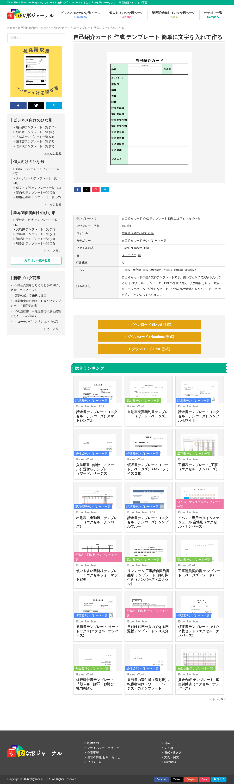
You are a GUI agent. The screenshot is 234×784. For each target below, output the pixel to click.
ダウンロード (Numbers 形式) (151, 336)
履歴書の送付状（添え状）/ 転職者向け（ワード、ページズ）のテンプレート (148, 684)
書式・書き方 (173, 752)
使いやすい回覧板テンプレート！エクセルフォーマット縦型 (96, 575)
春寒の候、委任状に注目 (30, 295)
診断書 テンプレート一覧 (32, 239)
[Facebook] (77, 189)
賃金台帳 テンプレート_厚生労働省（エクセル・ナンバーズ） (198, 684)
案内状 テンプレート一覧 (32, 192)
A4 (123, 262)
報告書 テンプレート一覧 (32, 243)
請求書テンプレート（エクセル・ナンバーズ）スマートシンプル (96, 416)
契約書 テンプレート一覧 (32, 229)
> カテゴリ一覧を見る (36, 260)
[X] (86, 189)
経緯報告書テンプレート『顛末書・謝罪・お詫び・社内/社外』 (96, 684)
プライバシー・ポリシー (103, 747)
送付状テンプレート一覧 (32, 146)
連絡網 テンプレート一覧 (32, 234)
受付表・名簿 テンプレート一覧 (37, 220)
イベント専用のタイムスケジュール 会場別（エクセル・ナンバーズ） (198, 522)
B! (54, 105)
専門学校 (156, 270)
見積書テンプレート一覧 (32, 136)
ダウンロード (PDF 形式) (151, 349)
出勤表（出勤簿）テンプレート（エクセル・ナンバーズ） (96, 522)
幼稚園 (178, 270)
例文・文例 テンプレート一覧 (35, 187)
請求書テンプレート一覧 (32, 141)
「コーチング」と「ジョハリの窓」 (37, 321)
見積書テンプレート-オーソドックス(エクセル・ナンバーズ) (97, 631)
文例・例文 (171, 757)
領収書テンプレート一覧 (32, 132)
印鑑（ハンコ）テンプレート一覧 (38, 169)
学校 (146, 270)
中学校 (126, 270)
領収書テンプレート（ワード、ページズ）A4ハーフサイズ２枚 (148, 469)
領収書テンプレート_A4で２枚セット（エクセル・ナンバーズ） (198, 631)
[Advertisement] (149, 202)
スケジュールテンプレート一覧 (36, 178)
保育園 (136, 270)
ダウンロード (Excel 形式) (151, 324)
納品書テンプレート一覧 (32, 127)
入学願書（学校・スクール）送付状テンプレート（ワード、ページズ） (95, 469)
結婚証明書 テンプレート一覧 (35, 197)
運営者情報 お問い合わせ (103, 757)
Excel (125, 248)
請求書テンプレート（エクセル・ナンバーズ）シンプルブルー (147, 522)
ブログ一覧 (94, 762)
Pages (131, 406)
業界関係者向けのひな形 (138, 233)
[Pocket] (96, 189)
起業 (167, 743)
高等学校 (190, 270)
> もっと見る (218, 699)
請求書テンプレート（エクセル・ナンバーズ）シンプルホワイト (198, 416)
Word (140, 406)
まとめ (168, 747)
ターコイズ (129, 255)
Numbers (136, 248)
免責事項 (93, 752)
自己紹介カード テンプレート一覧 (144, 240)
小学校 (168, 270)
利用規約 (93, 743)
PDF (147, 248)
